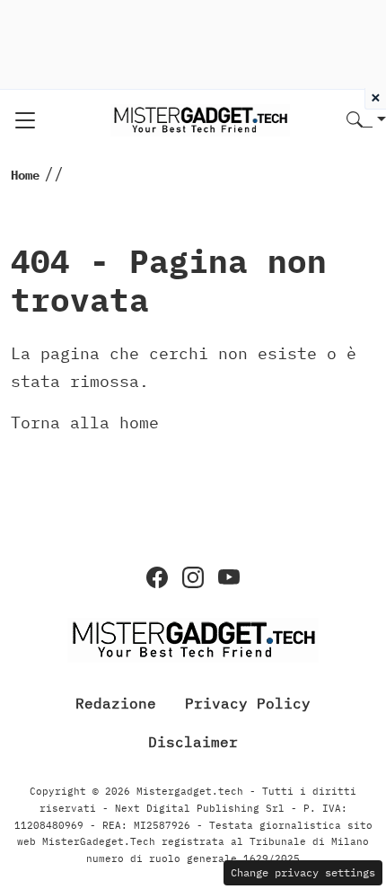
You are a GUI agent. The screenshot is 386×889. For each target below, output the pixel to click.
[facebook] (157, 577)
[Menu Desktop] (25, 120)
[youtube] (229, 577)
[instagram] (193, 577)
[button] (366, 121)
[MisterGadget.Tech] (200, 119)
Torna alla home (85, 422)
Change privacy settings (303, 872)
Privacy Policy (248, 703)
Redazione (115, 703)
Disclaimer (193, 742)
